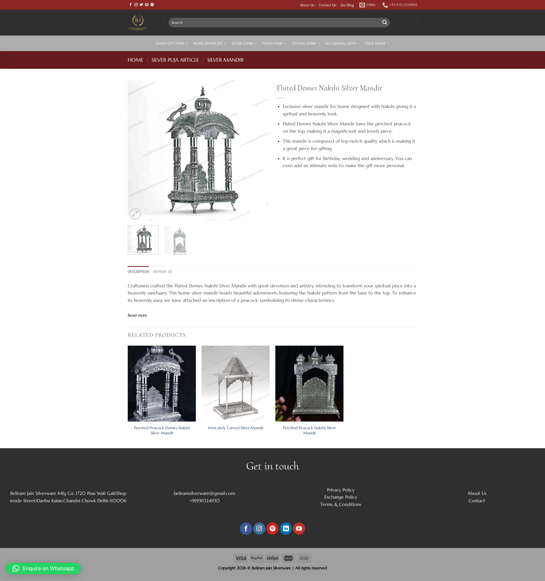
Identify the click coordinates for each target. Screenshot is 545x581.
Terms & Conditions (340, 504)
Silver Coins (242, 43)
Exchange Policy (340, 497)
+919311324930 (204, 500)
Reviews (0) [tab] (163, 271)
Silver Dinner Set (208, 43)
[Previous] (138, 150)
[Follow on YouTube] (299, 528)
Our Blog (347, 5)
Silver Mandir (225, 60)
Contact (477, 500)
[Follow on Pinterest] (152, 5)
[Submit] (384, 23)
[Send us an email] (146, 5)
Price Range (375, 43)
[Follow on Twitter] (141, 5)
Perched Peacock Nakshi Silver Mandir (309, 430)
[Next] (258, 150)
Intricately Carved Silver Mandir (235, 427)
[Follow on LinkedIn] (286, 528)
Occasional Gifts (340, 43)
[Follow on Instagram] (136, 5)
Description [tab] (138, 271)
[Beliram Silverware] (142, 23)
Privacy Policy (341, 490)
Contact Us (327, 5)
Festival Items (304, 43)
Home (135, 60)
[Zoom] (135, 213)
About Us (307, 5)
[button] (43, 568)
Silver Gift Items (170, 43)
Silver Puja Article (175, 60)
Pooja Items (272, 43)
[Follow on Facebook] (130, 5)
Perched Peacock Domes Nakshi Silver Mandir (162, 430)
